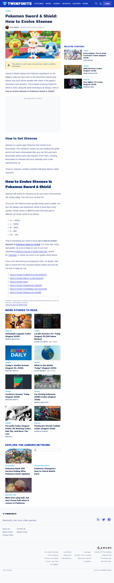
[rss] (98, 519)
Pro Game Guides (51, 552)
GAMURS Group (106, 570)
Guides (56, 3)
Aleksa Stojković (41, 342)
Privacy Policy (8, 535)
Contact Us (21, 529)
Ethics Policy (8, 532)
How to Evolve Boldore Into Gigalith (25, 292)
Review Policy (22, 532)
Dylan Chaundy (40, 371)
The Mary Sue (106, 558)
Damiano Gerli (88, 87)
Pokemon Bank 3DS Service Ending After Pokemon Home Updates (17, 471)
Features (39, 3)
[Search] (96, 3)
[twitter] (103, 519)
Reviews (66, 3)
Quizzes (77, 3)
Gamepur (87, 552)
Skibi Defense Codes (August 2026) (92, 69)
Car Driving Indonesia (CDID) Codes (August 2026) (45, 397)
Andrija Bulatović (12, 339)
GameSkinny (66, 558)
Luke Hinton (88, 60)
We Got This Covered (83, 555)
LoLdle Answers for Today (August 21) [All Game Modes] (47, 336)
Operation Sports (84, 558)
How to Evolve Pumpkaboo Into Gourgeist (28, 289)
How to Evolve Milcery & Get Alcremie (26, 278)
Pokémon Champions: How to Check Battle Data (45, 471)
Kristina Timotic (11, 371)
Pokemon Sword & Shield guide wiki (31, 251)
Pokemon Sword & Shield (28, 244)
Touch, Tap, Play (51, 561)
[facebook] (109, 519)
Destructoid (106, 555)
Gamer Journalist (51, 558)
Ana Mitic (9, 436)
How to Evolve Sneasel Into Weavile (26, 285)
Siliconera (67, 555)
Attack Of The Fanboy (103, 552)
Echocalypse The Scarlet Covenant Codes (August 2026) (94, 55)
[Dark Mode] (100, 3)
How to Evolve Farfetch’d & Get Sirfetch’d (28, 275)
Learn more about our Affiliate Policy (16, 304)
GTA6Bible (54, 564)
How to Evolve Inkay (19, 282)
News (48, 3)
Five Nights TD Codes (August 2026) (93, 83)
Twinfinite (12, 255)
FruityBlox (87, 561)
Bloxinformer (106, 561)
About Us (6, 529)
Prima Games (53, 555)
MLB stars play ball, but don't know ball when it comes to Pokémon (17, 500)
